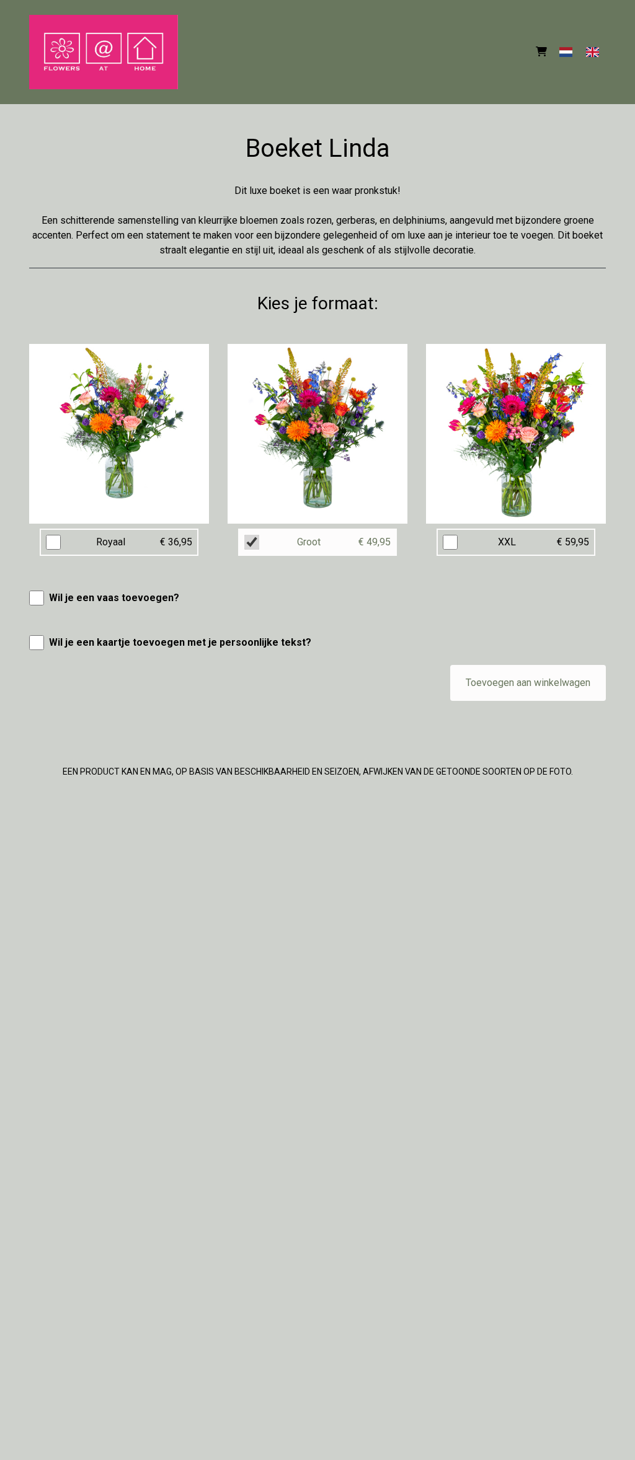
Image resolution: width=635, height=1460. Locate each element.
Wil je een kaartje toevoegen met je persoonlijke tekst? (180, 642)
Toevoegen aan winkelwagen (528, 682)
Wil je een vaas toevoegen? (114, 598)
